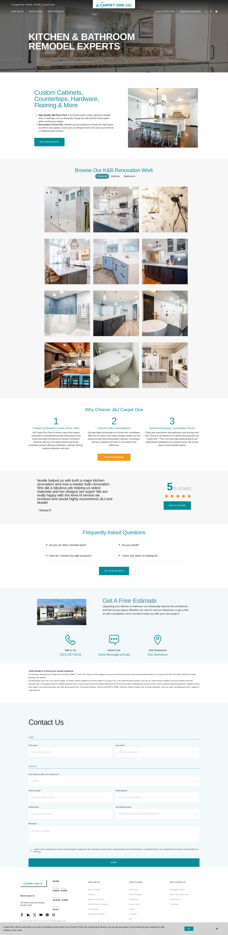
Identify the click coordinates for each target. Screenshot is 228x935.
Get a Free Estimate (49, 142)
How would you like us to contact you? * (44, 774)
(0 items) (216, 11)
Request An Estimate (190, 11)
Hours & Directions (165, 11)
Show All (102, 176)
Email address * (122, 790)
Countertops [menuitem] (93, 909)
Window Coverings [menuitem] (96, 899)
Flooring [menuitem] (91, 894)
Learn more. (17, 930)
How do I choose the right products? (70, 555)
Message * (32, 823)
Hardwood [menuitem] (133, 899)
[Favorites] (211, 11)
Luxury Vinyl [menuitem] (134, 904)
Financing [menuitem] (174, 904)
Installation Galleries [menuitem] (96, 914)
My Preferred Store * (124, 807)
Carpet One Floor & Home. (38, 921)
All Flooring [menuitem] (133, 890)
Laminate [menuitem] (133, 914)
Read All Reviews (177, 505)
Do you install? (130, 545)
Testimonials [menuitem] (175, 899)
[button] (206, 11)
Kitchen (115, 176)
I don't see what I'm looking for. (140, 555)
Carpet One (33, 23)
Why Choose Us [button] (55, 11)
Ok (189, 928)
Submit (114, 862)
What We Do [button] (17, 11)
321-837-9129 (48, 5)
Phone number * (35, 790)
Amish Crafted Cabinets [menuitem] (98, 904)
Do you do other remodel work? (67, 545)
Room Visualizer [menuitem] (136, 894)
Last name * (120, 745)
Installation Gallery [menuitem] (177, 890)
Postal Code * (33, 807)
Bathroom (129, 176)
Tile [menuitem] (130, 919)
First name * (33, 745)
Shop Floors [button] (35, 11)
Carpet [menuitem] (132, 909)
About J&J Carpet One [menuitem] (179, 894)
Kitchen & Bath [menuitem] (94, 890)
